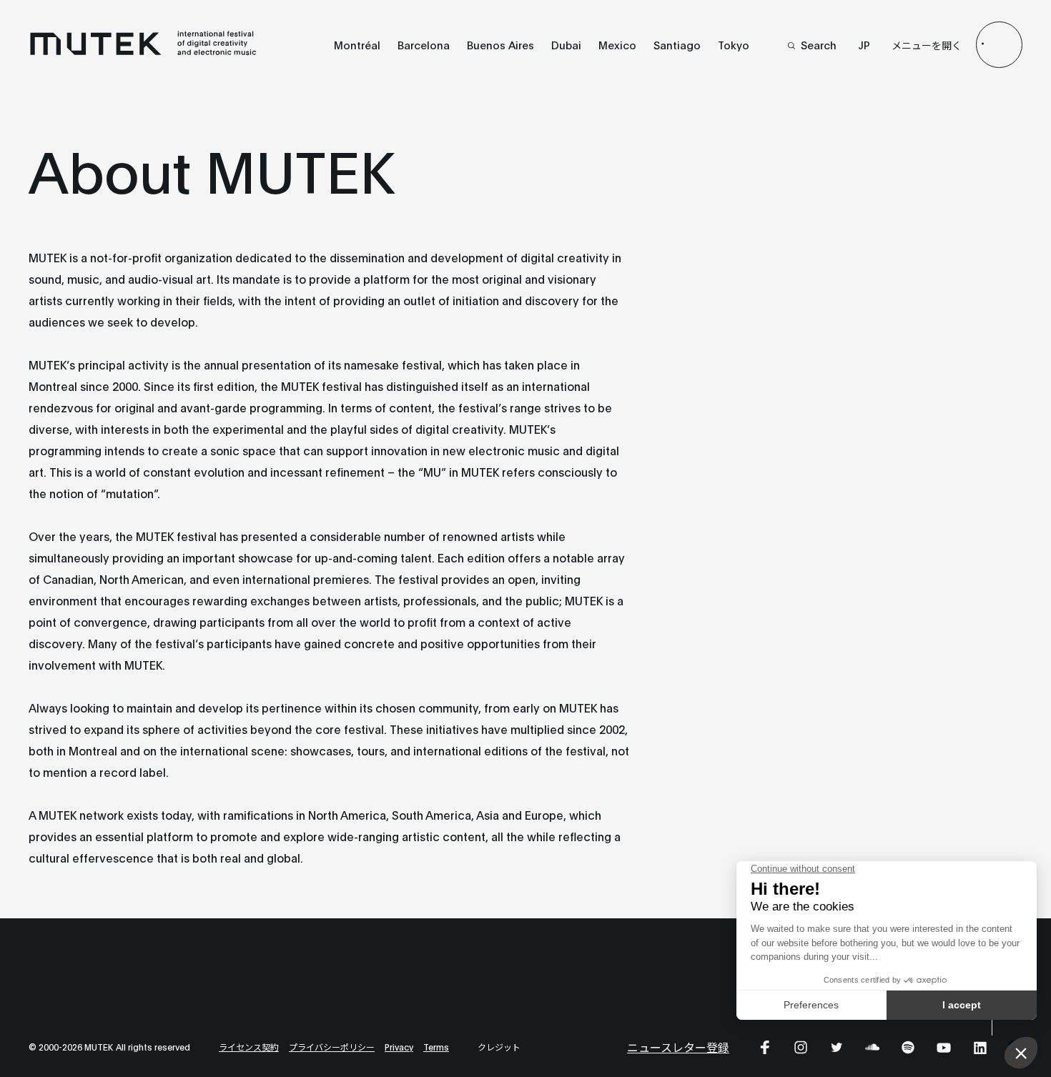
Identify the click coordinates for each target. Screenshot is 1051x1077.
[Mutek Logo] (143, 52)
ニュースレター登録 (678, 1046)
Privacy (399, 1046)
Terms (436, 1046)
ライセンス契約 (249, 1046)
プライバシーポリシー (332, 1046)
